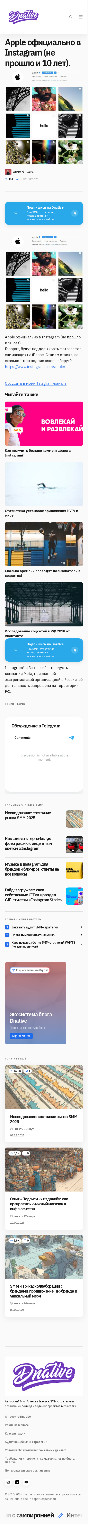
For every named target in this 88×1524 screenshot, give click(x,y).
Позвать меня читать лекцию (32, 935)
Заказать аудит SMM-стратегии (34, 927)
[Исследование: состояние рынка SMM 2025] (74, 819)
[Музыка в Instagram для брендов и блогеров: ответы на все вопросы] (74, 870)
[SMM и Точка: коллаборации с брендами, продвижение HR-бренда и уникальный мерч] (44, 1257)
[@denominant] (8, 1482)
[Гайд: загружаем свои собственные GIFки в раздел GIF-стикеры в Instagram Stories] (74, 896)
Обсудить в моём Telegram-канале (36, 383)
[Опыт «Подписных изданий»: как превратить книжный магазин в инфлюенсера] (44, 1170)
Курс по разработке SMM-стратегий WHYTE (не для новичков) (43, 944)
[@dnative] (17, 1482)
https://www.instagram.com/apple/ (35, 366)
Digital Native (21, 1036)
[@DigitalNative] (26, 1482)
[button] (71, 17)
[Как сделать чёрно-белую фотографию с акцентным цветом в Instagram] (74, 844)
